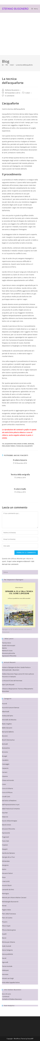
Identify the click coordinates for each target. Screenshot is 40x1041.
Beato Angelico (7, 724)
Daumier (5, 813)
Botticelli (5, 744)
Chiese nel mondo (8, 780)
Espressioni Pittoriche (9, 656)
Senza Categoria (7, 950)
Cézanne (5, 776)
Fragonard (5, 837)
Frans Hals (5, 841)
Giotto (4, 869)
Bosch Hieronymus (8, 740)
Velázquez (5, 970)
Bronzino (5, 752)
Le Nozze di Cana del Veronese (12, 681)
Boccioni (5, 736)
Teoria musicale (7, 966)
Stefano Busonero (12, 90)
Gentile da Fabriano (8, 853)
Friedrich (5, 845)
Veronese (5, 974)
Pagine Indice (6, 910)
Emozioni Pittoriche (8, 829)
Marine (4, 648)
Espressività (6, 833)
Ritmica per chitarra (8, 942)
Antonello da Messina (9, 720)
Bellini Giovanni (7, 728)
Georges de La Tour (8, 857)
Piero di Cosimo (7, 918)
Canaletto (5, 760)
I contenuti (5, 996)
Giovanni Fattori (7, 873)
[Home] (2, 65)
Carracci (4, 772)
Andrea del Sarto (7, 716)
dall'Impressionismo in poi (10, 805)
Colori (27, 93)
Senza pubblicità (7, 954)
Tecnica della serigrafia (20, 474)
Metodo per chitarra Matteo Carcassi (14, 897)
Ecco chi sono (6, 994)
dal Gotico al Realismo (9, 801)
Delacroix (5, 817)
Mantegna (5, 893)
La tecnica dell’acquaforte (24, 65)
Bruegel (4, 756)
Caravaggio (5, 764)
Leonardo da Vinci (8, 889)
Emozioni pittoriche (8, 653)
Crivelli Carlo (6, 797)
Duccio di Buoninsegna (9, 821)
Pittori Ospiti (6, 926)
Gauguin (5, 849)
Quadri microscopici (8, 645)
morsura (31, 444)
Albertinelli (5, 712)
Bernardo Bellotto (8, 732)
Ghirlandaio (6, 861)
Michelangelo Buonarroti (10, 902)
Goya (3, 877)
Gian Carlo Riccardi (8, 685)
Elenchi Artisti (6, 825)
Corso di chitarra (7, 788)
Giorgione (5, 865)
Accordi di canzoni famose (10, 708)
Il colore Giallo (20, 489)
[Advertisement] (20, 34)
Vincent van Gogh (8, 978)
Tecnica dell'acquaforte (24, 446)
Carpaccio (5, 768)
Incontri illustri (7, 885)
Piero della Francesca (9, 914)
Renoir (4, 938)
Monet (4, 906)
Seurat (4, 958)
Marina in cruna (7, 651)
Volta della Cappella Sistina (11, 982)
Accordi (4, 704)
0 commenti (9, 96)
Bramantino (6, 748)
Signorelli (5, 962)
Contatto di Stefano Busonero (12, 999)
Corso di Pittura (7, 792)
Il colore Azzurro (20, 460)
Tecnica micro (6, 643)
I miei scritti (6, 881)
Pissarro (4, 922)
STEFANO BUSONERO (15, 8)
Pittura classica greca (9, 930)
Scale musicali (6, 946)
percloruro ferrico (8, 446)
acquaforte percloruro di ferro (16, 444)
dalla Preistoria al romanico (11, 809)
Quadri (4, 934)
